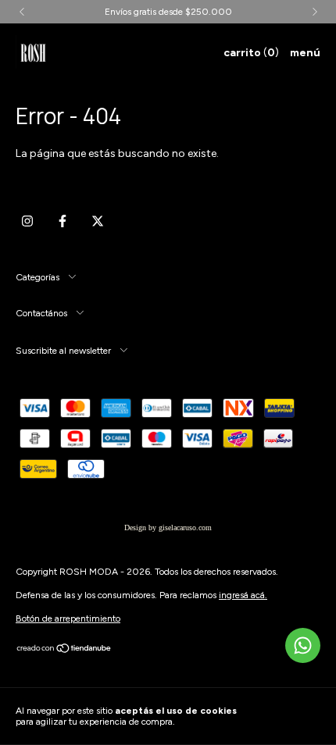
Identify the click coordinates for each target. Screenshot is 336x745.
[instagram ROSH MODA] (27, 221)
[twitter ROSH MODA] (97, 221)
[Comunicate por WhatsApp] (302, 645)
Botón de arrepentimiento (68, 618)
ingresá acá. (243, 595)
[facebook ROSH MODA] (62, 221)
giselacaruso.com (185, 527)
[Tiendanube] (64, 650)
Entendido (291, 716)
